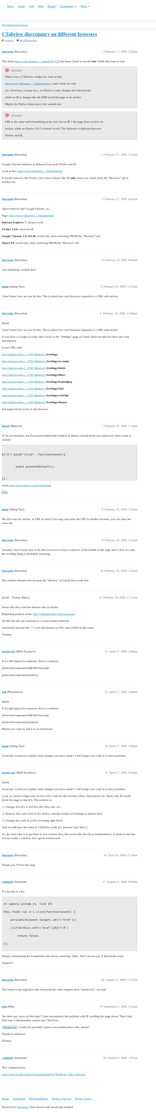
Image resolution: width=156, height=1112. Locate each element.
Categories (19, 1098)
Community (67, 6)
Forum (52, 6)
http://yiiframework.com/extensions (54, 614)
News (10, 6)
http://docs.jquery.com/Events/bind (30, 485)
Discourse (23, 1107)
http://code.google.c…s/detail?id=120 (37, 61)
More (84, 6)
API (31, 6)
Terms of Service (62, 1098)
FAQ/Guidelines (38, 1098)
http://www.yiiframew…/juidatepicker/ (28, 83)
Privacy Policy (83, 1098)
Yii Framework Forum (15, 25)
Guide (21, 6)
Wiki (41, 6)
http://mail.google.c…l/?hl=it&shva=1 (24, 354)
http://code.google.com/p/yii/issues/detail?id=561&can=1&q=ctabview (44, 1074)
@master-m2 (10, 1027)
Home (5, 1098)
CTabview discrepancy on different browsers (49, 34)
